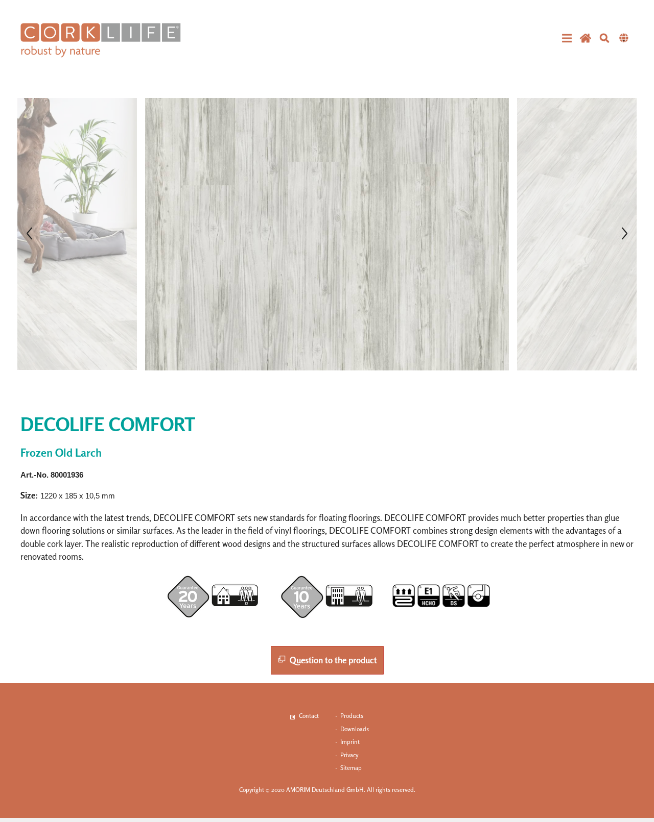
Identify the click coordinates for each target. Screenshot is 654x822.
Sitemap (351, 767)
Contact (309, 715)
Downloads (354, 729)
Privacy (349, 755)
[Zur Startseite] (100, 40)
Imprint (350, 741)
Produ (348, 715)
